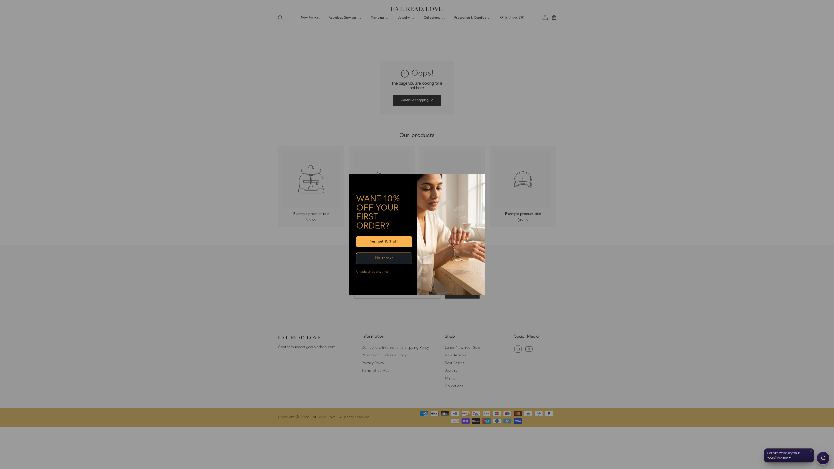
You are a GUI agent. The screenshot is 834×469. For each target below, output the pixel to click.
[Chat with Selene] (823, 458)
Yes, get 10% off (384, 242)
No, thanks (384, 258)
